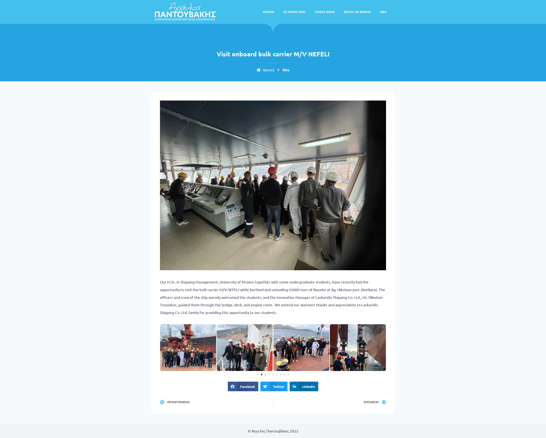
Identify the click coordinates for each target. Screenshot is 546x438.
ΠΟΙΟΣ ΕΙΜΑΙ (325, 12)
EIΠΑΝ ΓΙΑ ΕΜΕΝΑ (357, 12)
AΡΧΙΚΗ (268, 12)
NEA (383, 12)
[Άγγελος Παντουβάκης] (185, 11)
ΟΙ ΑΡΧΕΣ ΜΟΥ (294, 12)
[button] (257, 374)
